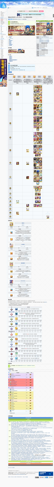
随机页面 (2, 31)
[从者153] (35, 98)
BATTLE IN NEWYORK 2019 (47, 441)
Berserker (10, 178)
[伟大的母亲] (11, 245)
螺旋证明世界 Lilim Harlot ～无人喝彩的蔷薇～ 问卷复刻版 (30, 458)
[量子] (10, 410)
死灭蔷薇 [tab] (16, 370)
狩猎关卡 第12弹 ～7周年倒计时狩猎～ (41, 452)
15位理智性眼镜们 (35, 451)
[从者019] (37, 117)
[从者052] (35, 174)
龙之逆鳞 (12, 392)
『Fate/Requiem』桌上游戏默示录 (15, 444)
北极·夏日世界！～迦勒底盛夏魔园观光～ (16, 453)
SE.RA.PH (2, 41)
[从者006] (35, 89)
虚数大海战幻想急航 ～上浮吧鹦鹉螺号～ (36, 446)
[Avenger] (10, 193)
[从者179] (35, 142)
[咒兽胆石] (10, 394)
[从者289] (40, 205)
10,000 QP (12, 410)
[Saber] (10, 93)
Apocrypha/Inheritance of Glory (35, 435)
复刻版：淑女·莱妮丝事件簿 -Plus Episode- (16, 451)
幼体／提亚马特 (11, 316)
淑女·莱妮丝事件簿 (44, 440)
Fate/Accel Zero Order (19, 423)
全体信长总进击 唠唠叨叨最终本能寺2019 (20, 441)
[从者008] (40, 89)
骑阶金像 (12, 405)
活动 (11, 467)
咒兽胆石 (12, 394)
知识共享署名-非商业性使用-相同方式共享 (20, 474)
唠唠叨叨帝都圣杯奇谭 (17, 436)
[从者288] (37, 129)
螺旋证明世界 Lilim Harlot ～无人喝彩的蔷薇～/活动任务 (26, 365)
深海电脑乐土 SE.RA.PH (14, 428)
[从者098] (27, 177)
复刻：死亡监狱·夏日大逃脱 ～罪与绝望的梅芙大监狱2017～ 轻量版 (44, 436)
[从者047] (35, 171)
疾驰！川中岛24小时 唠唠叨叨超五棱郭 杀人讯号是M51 (25, 456)
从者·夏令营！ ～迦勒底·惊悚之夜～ (28, 445)
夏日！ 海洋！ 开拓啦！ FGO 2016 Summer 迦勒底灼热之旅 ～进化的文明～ (38, 424)
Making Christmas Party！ (40, 450)
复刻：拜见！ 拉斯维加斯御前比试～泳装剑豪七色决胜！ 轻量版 (26, 444)
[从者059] (35, 187)
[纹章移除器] (10, 389)
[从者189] (40, 164)
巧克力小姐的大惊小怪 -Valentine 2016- (24, 422)
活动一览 (11, 19)
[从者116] (37, 177)
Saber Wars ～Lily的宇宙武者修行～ (15, 422)
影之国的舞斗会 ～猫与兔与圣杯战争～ (37, 445)
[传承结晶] (10, 379)
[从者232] (40, 126)
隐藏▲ (51, 420)
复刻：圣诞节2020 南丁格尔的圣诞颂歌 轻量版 (26, 446)
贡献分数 (2, 45)
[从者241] (37, 142)
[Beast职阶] (10, 212)
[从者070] (35, 120)
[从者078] (37, 120)
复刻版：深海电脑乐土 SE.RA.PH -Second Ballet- (16, 440)
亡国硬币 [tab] (10, 370)
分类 (9, 467)
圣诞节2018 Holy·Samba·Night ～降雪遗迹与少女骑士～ (17, 438)
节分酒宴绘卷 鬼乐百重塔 (23, 434)
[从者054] (37, 174)
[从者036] (37, 146)
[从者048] (37, 171)
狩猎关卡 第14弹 (48, 458)
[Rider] (10, 137)
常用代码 (2, 43)
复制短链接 (2, 12)
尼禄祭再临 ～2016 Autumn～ (22, 425)
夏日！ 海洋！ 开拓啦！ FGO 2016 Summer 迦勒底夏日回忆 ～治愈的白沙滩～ (20, 424)
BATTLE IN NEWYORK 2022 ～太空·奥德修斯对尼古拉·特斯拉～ (45, 451)
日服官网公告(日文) (42, 55)
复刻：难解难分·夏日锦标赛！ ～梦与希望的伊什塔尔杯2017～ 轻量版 (28, 436)
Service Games (23, 280)
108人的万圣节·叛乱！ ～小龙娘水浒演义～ (39, 453)
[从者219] (37, 180)
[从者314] (40, 167)
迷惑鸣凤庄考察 (48, 440)
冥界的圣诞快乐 (13, 433)
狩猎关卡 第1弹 (24, 423)
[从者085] (40, 120)
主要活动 (13, 467)
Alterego (10, 202)
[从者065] (35, 139)
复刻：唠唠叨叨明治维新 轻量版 (46, 435)
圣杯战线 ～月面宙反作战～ (29, 452)
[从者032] (35, 146)
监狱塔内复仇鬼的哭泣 (38, 422)
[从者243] (37, 167)
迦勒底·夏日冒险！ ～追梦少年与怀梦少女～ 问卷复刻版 (17, 458)
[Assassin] (10, 162)
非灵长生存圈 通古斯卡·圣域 (46, 450)
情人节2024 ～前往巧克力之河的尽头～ (18, 457)
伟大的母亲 (23, 244)
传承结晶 (12, 379)
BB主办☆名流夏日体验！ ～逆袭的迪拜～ (16, 459)
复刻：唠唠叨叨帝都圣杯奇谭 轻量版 (37, 440)
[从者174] (35, 180)
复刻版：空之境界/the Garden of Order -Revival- (41, 434)
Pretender (10, 210)
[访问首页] (3, 5)
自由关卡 (10, 57)
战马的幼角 (12, 397)
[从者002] (35, 86)
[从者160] (37, 98)
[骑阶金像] (10, 405)
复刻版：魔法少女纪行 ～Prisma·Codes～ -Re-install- (26, 439)
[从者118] (40, 139)
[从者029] (37, 136)
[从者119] (35, 123)
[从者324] (27, 205)
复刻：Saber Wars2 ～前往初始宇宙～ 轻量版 (16, 447)
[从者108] (37, 139)
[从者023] (35, 133)
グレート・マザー (23, 246)
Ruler (10, 189)
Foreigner (10, 206)
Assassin (10, 164)
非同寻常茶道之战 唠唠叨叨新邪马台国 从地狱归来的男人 (27, 453)
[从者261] (40, 180)
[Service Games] (11, 281)
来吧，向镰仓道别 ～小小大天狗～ (26, 447)
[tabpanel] (30, 393)
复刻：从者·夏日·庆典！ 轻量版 (28, 441)
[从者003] (37, 86)
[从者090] (37, 95)
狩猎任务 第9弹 (43, 445)
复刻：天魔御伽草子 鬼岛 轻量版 (33, 428)
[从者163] (36, 201)
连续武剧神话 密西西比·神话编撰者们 (21, 452)
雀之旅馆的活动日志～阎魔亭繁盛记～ (15, 439)
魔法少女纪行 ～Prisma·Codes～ (15, 425)
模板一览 (2, 44)
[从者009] (35, 92)
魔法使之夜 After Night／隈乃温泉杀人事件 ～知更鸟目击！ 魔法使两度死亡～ (40, 457)
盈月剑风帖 (12, 457)
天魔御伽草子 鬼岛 (39, 423)
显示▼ (51, 417)
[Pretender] (10, 208)
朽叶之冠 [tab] (13, 370)
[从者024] (37, 133)
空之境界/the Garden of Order (32, 422)
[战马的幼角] (10, 397)
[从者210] (35, 167)
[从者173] (40, 187)
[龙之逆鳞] (10, 392)
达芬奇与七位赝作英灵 (13, 423)
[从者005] (40, 86)
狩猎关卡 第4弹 (13, 436)
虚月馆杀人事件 (41, 435)
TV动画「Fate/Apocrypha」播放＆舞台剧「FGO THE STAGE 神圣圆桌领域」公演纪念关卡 (21, 429)
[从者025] (40, 133)
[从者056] (40, 174)
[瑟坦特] (10, 376)
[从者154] (35, 164)
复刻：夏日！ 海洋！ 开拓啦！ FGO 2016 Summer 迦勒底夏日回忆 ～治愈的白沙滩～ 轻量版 (21, 430)
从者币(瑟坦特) (13, 376)
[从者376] (17, 201)
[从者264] (35, 101)
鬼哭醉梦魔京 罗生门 (28, 423)
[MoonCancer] (10, 197)
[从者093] (37, 187)
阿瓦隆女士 (11, 346)
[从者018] (35, 117)
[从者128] (37, 123)
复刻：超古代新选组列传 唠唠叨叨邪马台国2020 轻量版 (17, 450)
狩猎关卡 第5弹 (13, 441)
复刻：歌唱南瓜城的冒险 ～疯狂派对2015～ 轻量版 (32, 425)
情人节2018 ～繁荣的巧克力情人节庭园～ (30, 434)
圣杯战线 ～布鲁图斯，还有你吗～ (34, 447)
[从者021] (40, 117)
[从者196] (37, 126)
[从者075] (27, 163)
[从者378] (17, 163)
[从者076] (35, 95)
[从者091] (40, 95)
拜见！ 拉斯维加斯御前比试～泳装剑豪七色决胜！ (38, 441)
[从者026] (35, 136)
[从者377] (17, 213)
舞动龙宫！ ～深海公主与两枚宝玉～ (42, 458)
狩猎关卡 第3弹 (19, 428)
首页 (1, 11)
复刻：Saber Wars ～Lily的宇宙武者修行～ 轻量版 (17, 435)
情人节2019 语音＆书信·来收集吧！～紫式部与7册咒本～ (39, 439)
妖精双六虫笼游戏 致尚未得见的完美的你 (25, 459)
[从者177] (37, 164)
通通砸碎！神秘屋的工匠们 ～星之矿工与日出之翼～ (37, 459)
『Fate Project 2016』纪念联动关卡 (46, 422)
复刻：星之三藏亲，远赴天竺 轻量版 (27, 435)
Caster (10, 151)
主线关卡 (10, 56)
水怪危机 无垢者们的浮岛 (14, 452)
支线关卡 (10, 58)
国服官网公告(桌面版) (42, 48)
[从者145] (27, 150)
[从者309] (37, 183)
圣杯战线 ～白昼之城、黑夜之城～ (15, 456)
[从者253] (40, 142)
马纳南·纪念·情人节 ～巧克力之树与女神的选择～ (27, 451)
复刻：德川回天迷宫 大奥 (41, 444)
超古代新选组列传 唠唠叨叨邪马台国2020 (16, 446)
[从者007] (37, 89)
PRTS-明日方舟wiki (3, 34)
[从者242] (36, 190)
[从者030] (40, 136)
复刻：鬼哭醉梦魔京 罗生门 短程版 (25, 428)
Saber (10, 94)
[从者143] (40, 123)
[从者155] (40, 177)
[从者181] (35, 126)
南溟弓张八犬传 (34, 452)
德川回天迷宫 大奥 (31, 440)
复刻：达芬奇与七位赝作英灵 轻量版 (15, 434)
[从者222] (37, 205)
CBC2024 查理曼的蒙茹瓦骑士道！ (28, 457)
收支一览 (2, 46)
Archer (10, 110)
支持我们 (2, 13)
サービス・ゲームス (23, 282)
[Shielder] (10, 216)
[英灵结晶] (10, 384)
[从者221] (40, 98)
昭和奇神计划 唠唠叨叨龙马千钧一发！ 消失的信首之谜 (30, 450)
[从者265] (39, 190)
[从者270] (37, 101)
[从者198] (35, 205)
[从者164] (39, 201)
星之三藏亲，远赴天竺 (33, 423)
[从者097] (35, 177)
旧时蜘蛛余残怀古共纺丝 (25, 440)
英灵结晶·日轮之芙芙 (14, 384)
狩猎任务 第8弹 (36, 444)
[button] (41, 7)
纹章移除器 (12, 389)
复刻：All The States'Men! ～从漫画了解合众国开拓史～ (17, 445)
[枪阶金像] (10, 402)
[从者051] (40, 171)
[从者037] (40, 146)
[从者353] (27, 209)
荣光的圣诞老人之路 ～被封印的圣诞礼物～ (46, 446)
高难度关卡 (11, 61)
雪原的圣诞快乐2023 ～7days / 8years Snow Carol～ (38, 456)
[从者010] (37, 92)
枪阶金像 (12, 402)
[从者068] (40, 92)
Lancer (10, 124)
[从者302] (40, 101)
